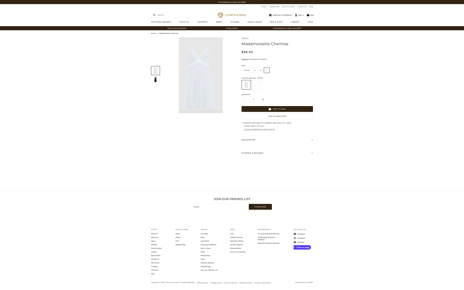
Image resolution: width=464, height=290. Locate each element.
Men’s (153, 241)
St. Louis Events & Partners (268, 234)
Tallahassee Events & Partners (266, 238)
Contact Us (302, 7)
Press (203, 252)
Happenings (274, 7)
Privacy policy (216, 283)
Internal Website (207, 263)
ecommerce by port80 (304, 282)
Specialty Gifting (236, 241)
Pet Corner (155, 263)
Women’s (155, 237)
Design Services (236, 237)
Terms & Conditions (238, 252)
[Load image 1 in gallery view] (155, 70)
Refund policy (202, 283)
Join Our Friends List (209, 270)
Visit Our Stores (288, 7)
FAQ (232, 234)
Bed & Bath (155, 255)
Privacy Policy (235, 248)
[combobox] (174, 15)
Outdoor (154, 266)
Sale (152, 274)
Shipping (245, 59)
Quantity (246, 94)
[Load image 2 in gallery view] (155, 79)
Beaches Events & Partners (268, 243)
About (263, 7)
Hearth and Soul (172, 282)
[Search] (154, 15)
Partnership (205, 255)
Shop (177, 234)
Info (177, 241)
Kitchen (154, 245)
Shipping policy (245, 283)
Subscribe (260, 207)
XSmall (248, 71)
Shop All (154, 234)
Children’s (155, 259)
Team (203, 259)
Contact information (262, 283)
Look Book (205, 241)
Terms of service (230, 283)
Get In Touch (206, 248)
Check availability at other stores (259, 129)
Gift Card (154, 270)
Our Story (204, 234)
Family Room (156, 248)
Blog (311, 7)
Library (153, 252)
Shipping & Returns (208, 245)
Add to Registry (277, 116)
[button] (310, 15)
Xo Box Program (236, 245)
